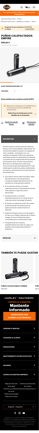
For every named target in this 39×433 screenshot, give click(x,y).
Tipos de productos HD (8, 19)
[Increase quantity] (18, 91)
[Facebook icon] (15, 413)
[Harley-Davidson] (19, 298)
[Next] (38, 13)
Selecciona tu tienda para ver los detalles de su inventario (20, 114)
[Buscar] (22, 7)
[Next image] (34, 65)
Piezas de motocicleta (8, 21)
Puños (34, 21)
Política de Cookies (11, 396)
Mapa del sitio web (11, 383)
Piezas (19, 19)
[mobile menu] (33, 7)
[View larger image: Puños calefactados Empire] (19, 64)
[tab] (6, 82)
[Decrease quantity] (11, 91)
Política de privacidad (11, 394)
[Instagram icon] (19, 413)
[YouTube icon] (23, 413)
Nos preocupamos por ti (28, 389)
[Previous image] (4, 65)
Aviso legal (11, 386)
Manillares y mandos (23, 21)
